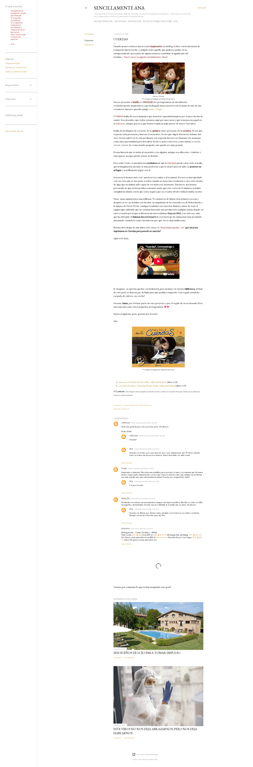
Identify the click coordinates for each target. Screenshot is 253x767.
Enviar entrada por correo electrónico (138, 405)
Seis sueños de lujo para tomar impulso (146, 653)
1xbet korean (161, 537)
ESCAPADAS (120, 21)
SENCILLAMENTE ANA (16, 72)
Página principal (12, 63)
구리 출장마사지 (195, 535)
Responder (126, 463)
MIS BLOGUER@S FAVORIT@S (157, 21)
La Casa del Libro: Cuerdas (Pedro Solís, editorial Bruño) (147, 385)
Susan (124, 468)
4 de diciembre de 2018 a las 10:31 (146, 509)
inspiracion (89, 45)
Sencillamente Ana (119, 8)
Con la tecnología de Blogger (147, 754)
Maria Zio (125, 498)
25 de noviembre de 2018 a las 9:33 (144, 423)
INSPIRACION (134, 21)
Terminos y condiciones (16, 67)
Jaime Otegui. (155, 109)
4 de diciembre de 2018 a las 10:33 (146, 481)
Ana (131, 449)
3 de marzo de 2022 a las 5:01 (142, 529)
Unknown (125, 423)
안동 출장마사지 (160, 535)
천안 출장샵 (137, 535)
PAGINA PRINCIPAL (103, 21)
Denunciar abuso (14, 131)
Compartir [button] (89, 34)
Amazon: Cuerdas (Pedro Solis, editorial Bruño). (142, 382)
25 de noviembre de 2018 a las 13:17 (141, 468)
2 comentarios (129, 658)
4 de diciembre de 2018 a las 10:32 (146, 449)
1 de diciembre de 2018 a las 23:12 (143, 499)
